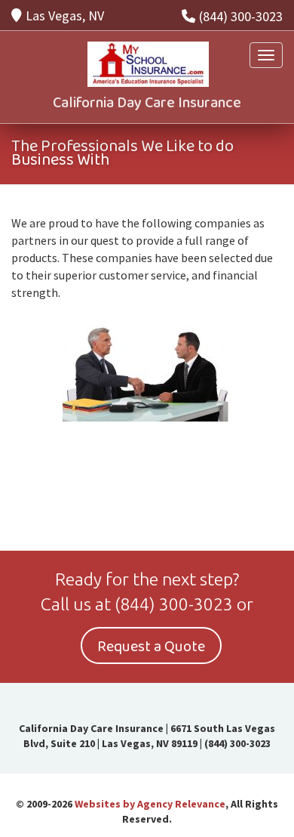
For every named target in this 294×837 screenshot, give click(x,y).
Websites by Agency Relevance (150, 804)
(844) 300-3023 (241, 16)
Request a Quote (151, 647)
